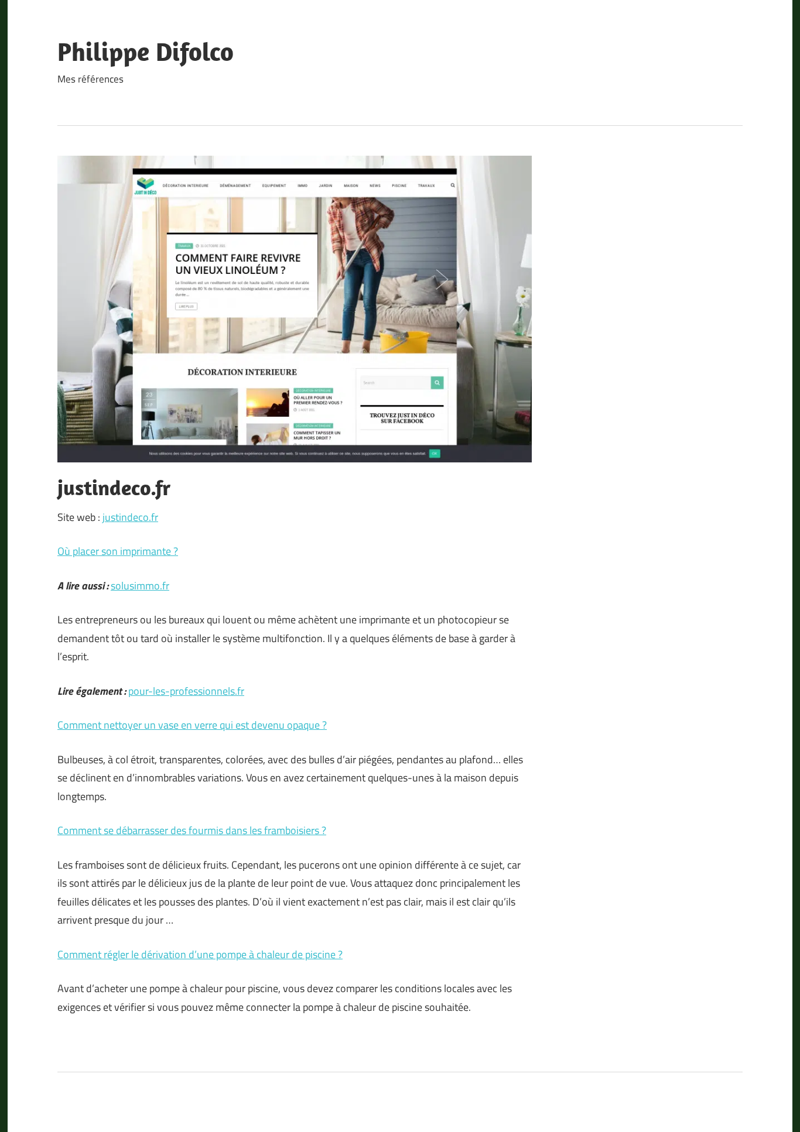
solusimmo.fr (140, 586)
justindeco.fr (130, 517)
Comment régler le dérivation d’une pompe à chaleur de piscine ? (200, 954)
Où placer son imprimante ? (117, 551)
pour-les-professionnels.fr (186, 691)
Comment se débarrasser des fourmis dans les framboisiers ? (191, 830)
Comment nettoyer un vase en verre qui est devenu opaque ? (192, 725)
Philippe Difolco (145, 51)
